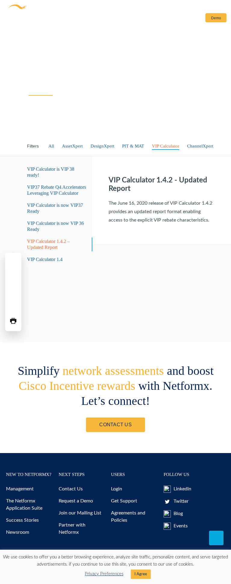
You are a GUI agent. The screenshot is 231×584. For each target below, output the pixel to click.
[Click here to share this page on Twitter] (13, 277)
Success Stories (22, 520)
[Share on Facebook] (13, 263)
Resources (67, 19)
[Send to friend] (13, 306)
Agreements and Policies (128, 517)
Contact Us (156, 19)
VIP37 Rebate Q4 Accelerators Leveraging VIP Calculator (56, 190)
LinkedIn (181, 488)
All (51, 146)
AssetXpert (72, 146)
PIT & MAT (133, 146)
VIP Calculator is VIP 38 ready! (50, 172)
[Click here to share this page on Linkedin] (13, 292)
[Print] (13, 321)
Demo (216, 18)
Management (20, 488)
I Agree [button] (140, 574)
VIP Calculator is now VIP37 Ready (55, 208)
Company (125, 19)
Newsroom (17, 532)
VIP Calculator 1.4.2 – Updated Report (48, 244)
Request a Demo (76, 501)
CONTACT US (115, 424)
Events (180, 525)
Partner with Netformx (72, 529)
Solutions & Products (25, 19)
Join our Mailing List (80, 513)
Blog (177, 513)
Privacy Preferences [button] (104, 574)
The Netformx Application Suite (24, 505)
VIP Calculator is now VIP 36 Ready (55, 226)
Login (192, 18)
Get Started (100, 19)
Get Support (124, 501)
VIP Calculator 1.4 (45, 259)
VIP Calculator (165, 146)
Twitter (180, 501)
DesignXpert (102, 146)
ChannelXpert (200, 146)
